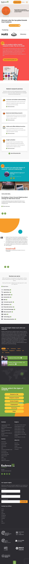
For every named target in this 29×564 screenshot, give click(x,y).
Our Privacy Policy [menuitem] (18, 447)
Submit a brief (17, 2)
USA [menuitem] (2, 521)
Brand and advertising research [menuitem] (5, 431)
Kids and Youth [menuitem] (4, 455)
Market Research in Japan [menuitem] (20, 429)
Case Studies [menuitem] (17, 444)
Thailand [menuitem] (3, 518)
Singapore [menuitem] (3, 516)
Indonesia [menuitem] (3, 513)
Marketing (14, 408)
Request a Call (14, 394)
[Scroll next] (8, 267)
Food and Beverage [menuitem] (5, 454)
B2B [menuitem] (2, 447)
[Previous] (11, 178)
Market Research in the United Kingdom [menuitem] (20, 435)
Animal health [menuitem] (4, 443)
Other (14, 411)
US (2, 352)
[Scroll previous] (5, 267)
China (3, 348)
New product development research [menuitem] (6, 428)
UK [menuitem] (1, 519)
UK (23, 350)
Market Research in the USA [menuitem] (20, 436)
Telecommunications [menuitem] (5, 460)
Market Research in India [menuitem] (19, 431)
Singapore (12, 350)
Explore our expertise (14, 25)
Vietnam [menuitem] (3, 523)
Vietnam (7, 352)
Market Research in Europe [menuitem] (20, 432)
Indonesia (13, 348)
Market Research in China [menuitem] (19, 426)
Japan (18, 348)
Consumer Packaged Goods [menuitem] (6, 449)
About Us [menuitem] (16, 442)
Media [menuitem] (2, 457)
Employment (14, 404)
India (8, 348)
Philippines (5, 350)
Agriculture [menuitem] (3, 444)
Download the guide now (10, 59)
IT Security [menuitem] (17, 449)
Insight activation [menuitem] (4, 435)
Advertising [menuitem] (3, 441)
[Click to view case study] (14, 185)
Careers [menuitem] (16, 446)
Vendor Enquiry (14, 401)
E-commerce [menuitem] (3, 451)
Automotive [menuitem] (3, 446)
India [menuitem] (2, 512)
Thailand (18, 350)
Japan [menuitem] (2, 510)
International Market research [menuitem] (20, 424)
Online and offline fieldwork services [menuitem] (6, 434)
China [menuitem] (2, 508)
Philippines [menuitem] (3, 515)
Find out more (11, 106)
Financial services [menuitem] (4, 452)
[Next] (14, 178)
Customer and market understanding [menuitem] (5, 425)
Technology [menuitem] (3, 458)
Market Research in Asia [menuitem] (19, 428)
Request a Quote (14, 397)
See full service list (16, 153)
